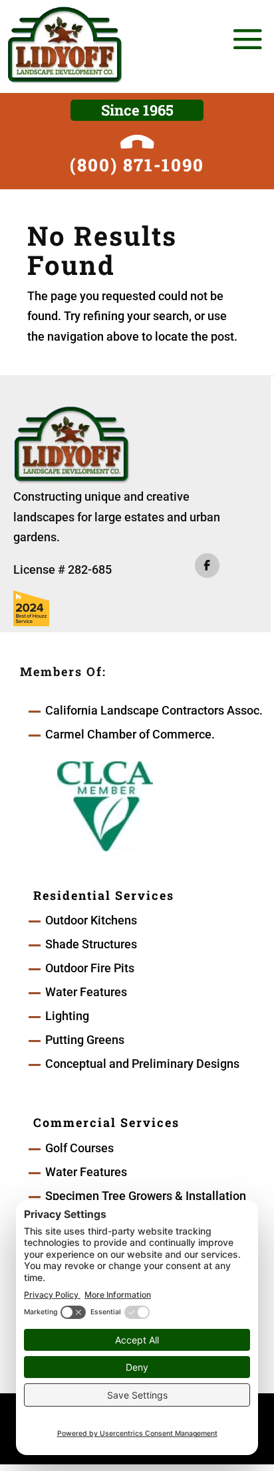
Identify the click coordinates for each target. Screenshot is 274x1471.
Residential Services (103, 895)
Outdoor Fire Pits (89, 968)
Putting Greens (84, 1040)
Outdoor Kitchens (91, 920)
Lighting (67, 1016)
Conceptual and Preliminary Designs (142, 1064)
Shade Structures (91, 944)
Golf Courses (79, 1148)
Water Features (86, 992)
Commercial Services (106, 1122)
